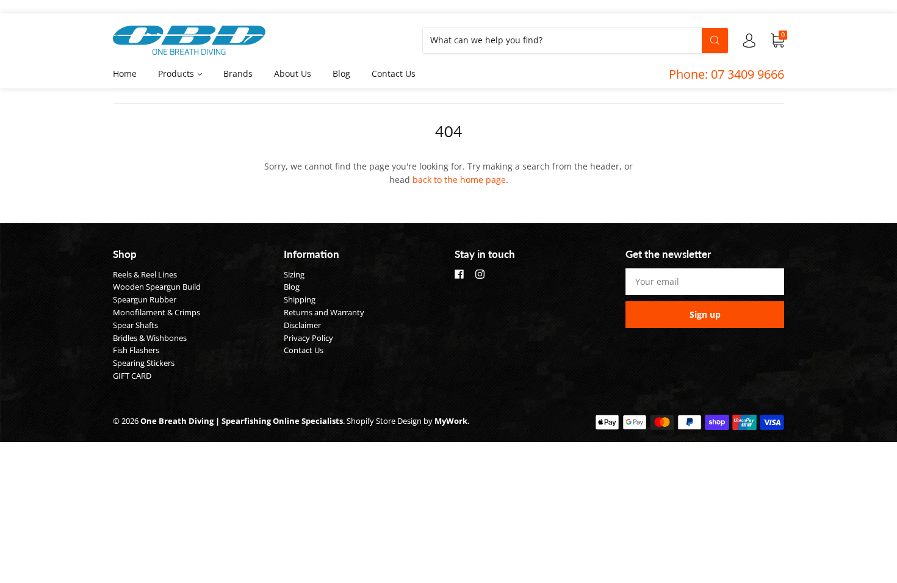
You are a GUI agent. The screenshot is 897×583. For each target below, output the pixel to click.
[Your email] (704, 281)
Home (125, 73)
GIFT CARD (132, 375)
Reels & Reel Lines (145, 274)
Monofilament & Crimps (156, 312)
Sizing (294, 274)
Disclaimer (302, 325)
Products (177, 73)
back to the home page (459, 179)
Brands (238, 73)
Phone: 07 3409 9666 (726, 74)
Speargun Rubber (144, 299)
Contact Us (394, 73)
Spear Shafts (135, 325)
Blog (341, 73)
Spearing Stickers (144, 362)
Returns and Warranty (324, 312)
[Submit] (715, 40)
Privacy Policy (308, 337)
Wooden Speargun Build (157, 286)
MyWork (450, 420)
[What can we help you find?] (575, 40)
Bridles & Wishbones (150, 337)
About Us (292, 73)
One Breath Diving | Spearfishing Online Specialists (241, 420)
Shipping (299, 299)
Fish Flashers (136, 350)
